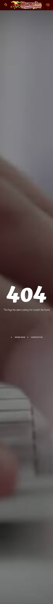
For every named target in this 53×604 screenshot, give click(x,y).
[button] (5, 5)
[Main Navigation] (48, 5)
